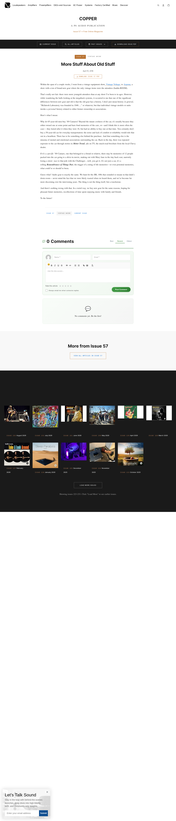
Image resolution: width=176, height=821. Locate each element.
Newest (120, 241)
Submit (43, 813)
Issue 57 (50, 213)
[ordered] (75, 265)
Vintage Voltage (113, 84)
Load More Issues (88, 485)
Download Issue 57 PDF (89, 76)
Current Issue (49, 44)
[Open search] (158, 5)
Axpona (127, 84)
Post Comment (121, 289)
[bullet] (78, 265)
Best (111, 241)
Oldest (129, 241)
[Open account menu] (163, 5)
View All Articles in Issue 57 (88, 356)
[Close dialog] (47, 792)
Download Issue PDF (126, 44)
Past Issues (96, 44)
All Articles (73, 44)
